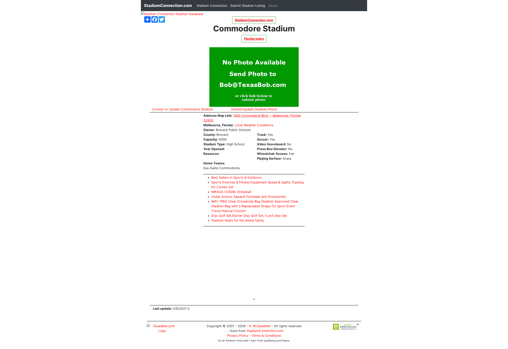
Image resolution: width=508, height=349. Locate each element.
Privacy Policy (237, 335)
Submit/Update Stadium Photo (254, 109)
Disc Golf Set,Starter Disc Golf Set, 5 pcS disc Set (249, 216)
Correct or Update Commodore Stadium (182, 109)
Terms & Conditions (266, 335)
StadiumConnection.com (265, 331)
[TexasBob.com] (162, 328)
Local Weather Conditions (254, 125)
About (273, 5)
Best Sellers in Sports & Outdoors (236, 177)
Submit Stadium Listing (248, 5)
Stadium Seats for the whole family (237, 220)
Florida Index (254, 39)
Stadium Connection (213, 5)
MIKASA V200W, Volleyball (231, 192)
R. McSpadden (260, 326)
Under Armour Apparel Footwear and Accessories (248, 197)
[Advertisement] (173, 175)
